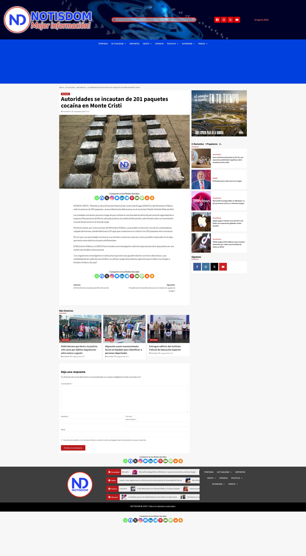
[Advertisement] (153, 65)
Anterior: (91, 286)
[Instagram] (224, 20)
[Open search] (114, 20)
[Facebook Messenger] (117, 198)
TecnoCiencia (217, 155)
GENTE (146, 43)
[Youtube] (237, 20)
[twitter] (214, 267)
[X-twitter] (230, 20)
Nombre (65, 416)
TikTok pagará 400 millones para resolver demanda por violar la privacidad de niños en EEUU (229, 244)
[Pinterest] (132, 198)
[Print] (147, 198)
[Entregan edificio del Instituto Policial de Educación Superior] (168, 329)
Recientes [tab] (198, 144)
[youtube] (223, 267)
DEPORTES (134, 43)
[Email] (137, 198)
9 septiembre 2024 (79, 111)
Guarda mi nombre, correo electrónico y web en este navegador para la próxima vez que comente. (104, 440)
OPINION (159, 43)
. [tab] (221, 144)
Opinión (215, 178)
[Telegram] (127, 198)
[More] (152, 198)
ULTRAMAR (187, 43)
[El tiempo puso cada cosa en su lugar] (201, 179)
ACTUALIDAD (117, 43)
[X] (107, 198)
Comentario (66, 383)
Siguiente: (152, 288)
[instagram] (206, 267)
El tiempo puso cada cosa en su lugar (227, 181)
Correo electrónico (131, 418)
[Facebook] (217, 20)
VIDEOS (201, 43)
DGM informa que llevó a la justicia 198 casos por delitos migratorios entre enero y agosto (79, 350)
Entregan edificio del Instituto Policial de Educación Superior (165, 348)
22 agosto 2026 (76, 357)
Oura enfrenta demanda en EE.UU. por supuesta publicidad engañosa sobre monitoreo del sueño (228, 160)
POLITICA (171, 43)
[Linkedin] (122, 198)
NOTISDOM (67, 111)
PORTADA (103, 43)
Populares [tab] (212, 144)
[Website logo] (54, 19)
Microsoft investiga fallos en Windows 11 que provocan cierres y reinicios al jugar (229, 202)
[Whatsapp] (97, 198)
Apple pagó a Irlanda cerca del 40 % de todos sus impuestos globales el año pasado (228, 223)
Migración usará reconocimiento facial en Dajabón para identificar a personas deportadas (123, 350)
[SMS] (142, 198)
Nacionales (65, 94)
